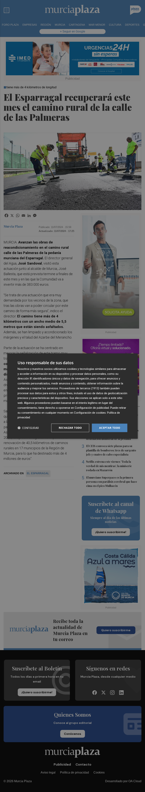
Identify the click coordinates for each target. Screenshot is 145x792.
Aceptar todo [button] (109, 427)
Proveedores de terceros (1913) (79, 388)
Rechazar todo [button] (70, 427)
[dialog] (72, 396)
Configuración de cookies (90, 412)
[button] (28, 428)
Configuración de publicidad (92, 407)
